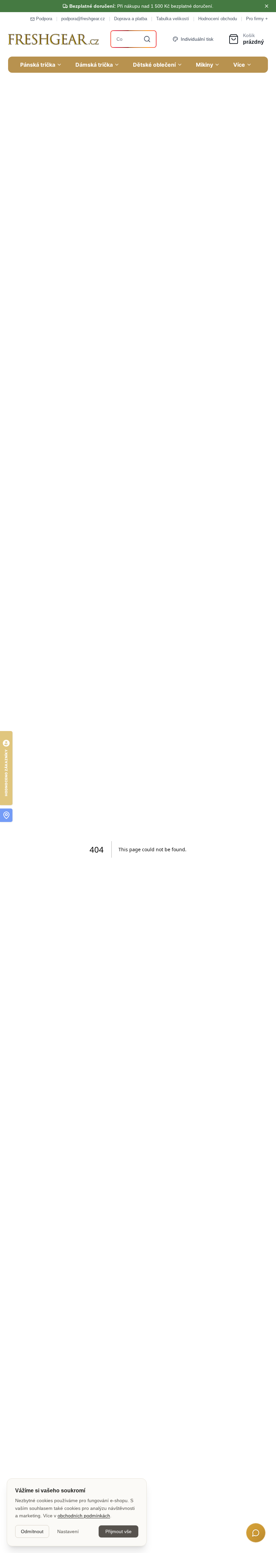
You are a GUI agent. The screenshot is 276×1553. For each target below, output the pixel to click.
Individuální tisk (197, 39)
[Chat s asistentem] (255, 1532)
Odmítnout (32, 1531)
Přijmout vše (118, 1531)
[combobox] (133, 39)
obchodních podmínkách (84, 1515)
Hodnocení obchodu (217, 18)
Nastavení (68, 1531)
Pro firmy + (257, 18)
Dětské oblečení (154, 64)
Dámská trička (94, 64)
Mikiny (204, 64)
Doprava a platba (130, 18)
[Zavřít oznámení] (267, 6)
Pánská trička (37, 64)
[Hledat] (147, 39)
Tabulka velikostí (172, 18)
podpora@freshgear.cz (83, 18)
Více (239, 64)
